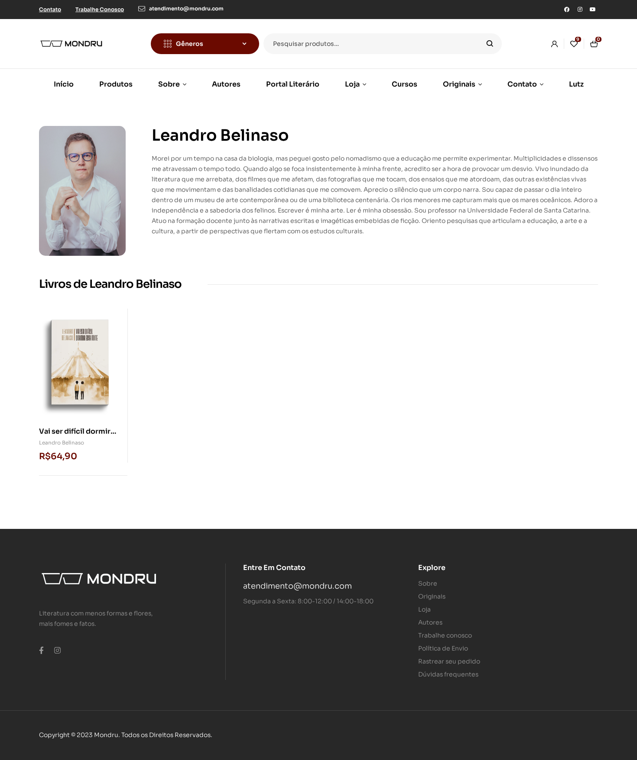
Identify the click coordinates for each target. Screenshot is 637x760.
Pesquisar (490, 43)
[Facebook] (567, 9)
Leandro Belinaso (61, 442)
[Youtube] (593, 9)
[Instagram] (580, 9)
